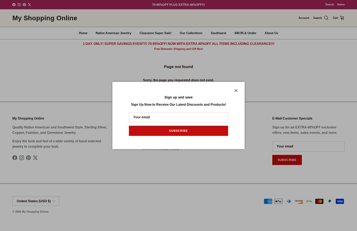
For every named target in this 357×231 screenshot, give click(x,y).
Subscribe (178, 130)
